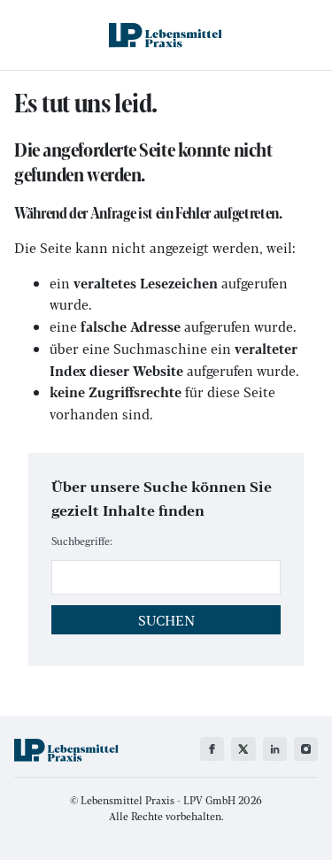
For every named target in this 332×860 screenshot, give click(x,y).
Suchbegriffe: (81, 541)
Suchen (166, 619)
